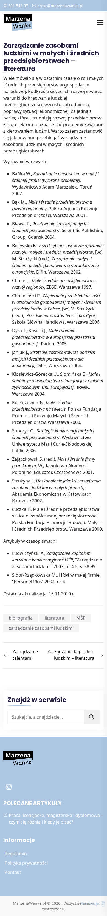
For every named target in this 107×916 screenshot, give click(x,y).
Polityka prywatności (26, 863)
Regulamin (16, 853)
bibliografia (21, 618)
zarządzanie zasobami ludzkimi (41, 628)
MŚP (81, 618)
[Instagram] (8, 787)
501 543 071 (19, 5)
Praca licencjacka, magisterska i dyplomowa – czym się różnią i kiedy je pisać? (56, 818)
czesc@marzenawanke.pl (60, 5)
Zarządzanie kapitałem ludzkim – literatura (70, 654)
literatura (54, 618)
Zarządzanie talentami (25, 654)
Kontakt (13, 872)
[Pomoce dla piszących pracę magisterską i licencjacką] (18, 22)
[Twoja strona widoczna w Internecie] (103, 903)
